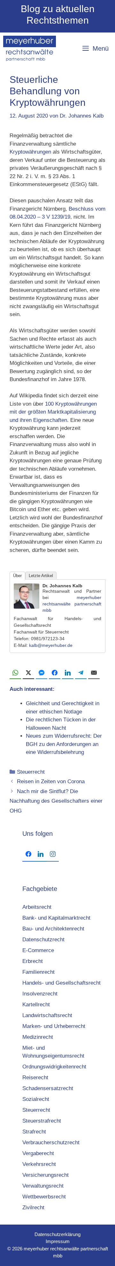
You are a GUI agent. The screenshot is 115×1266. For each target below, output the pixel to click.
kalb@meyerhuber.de (51, 645)
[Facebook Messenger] (41, 673)
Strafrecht (34, 1132)
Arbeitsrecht (36, 907)
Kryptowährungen (30, 152)
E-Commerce (38, 950)
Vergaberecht (38, 1153)
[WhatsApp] (15, 673)
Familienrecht (38, 972)
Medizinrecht (37, 1037)
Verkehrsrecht (39, 1164)
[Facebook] (54, 673)
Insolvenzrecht (39, 994)
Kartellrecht (36, 1005)
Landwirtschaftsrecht (47, 1015)
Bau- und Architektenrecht (53, 929)
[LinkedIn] (67, 673)
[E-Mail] (94, 673)
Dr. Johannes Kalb (62, 585)
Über (17, 575)
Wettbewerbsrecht (44, 1197)
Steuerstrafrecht (41, 1121)
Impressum (58, 1241)
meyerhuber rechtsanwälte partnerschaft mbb (71, 604)
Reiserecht (35, 1077)
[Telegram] (81, 673)
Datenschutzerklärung (57, 1234)
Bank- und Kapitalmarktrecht (56, 918)
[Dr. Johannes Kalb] (26, 607)
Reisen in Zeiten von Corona (51, 781)
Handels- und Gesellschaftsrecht (61, 983)
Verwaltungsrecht (43, 1186)
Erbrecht (32, 961)
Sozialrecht (35, 1099)
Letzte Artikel (41, 575)
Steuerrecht (31, 772)
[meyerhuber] (29, 48)
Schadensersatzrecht (47, 1088)
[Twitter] (28, 673)
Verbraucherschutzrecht (51, 1142)
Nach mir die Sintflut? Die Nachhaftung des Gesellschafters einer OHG (56, 801)
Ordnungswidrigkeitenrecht (54, 1067)
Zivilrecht (33, 1208)
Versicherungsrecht (45, 1175)
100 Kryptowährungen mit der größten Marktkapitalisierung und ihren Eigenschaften (53, 412)
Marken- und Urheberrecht (53, 1026)
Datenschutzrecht (43, 940)
